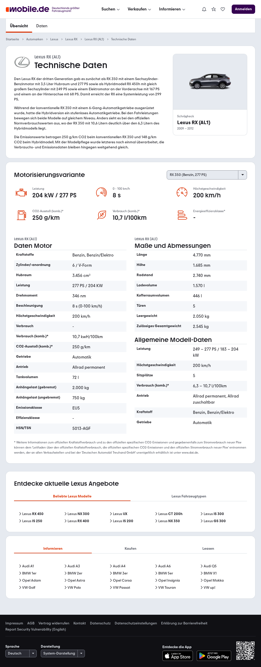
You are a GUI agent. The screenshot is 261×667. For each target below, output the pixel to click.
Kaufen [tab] (130, 548)
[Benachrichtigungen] (204, 9)
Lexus (54, 39)
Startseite (12, 39)
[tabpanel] (130, 517)
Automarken (34, 39)
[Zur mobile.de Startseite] (47, 9)
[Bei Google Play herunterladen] (214, 656)
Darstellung (50, 646)
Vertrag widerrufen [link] (53, 623)
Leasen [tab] (208, 548)
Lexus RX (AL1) (94, 39)
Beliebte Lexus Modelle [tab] (72, 496)
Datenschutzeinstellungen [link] (136, 623)
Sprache (12, 646)
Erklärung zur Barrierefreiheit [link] (184, 623)
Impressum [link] (14, 623)
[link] (213, 9)
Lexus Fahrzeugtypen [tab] (189, 496)
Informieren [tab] (52, 548)
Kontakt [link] (79, 623)
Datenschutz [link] (100, 623)
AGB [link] (30, 623)
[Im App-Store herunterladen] (179, 656)
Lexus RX (71, 39)
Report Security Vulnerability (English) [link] (35, 629)
